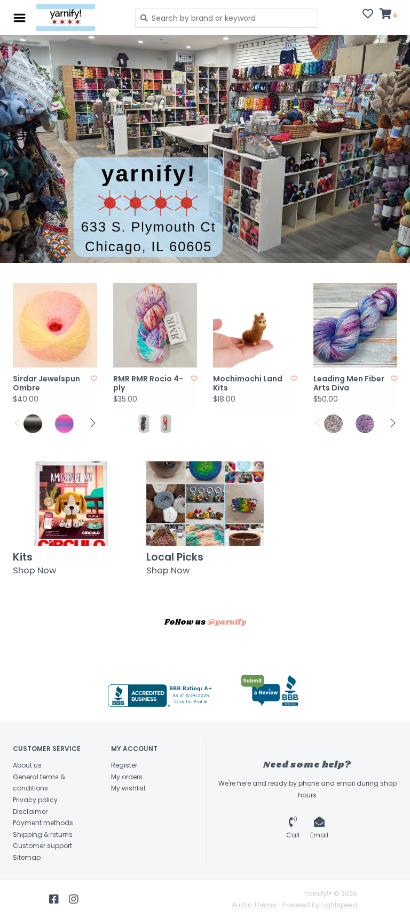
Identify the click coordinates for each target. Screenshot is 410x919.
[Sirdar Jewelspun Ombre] (55, 325)
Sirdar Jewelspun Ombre (46, 383)
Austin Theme (254, 904)
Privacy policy (35, 799)
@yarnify (226, 622)
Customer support (42, 845)
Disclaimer (30, 811)
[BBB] (161, 695)
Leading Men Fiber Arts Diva (348, 383)
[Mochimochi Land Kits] (255, 325)
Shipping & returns (43, 834)
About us (27, 765)
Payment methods (43, 822)
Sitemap (27, 857)
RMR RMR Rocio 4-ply (148, 383)
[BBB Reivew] (270, 690)
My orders (127, 776)
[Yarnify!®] (77, 17)
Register (124, 765)
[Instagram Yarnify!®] (74, 899)
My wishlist (128, 788)
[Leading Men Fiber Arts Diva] (355, 325)
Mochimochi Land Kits (247, 383)
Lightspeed (339, 904)
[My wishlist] (367, 15)
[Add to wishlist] (94, 378)
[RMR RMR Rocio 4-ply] (155, 325)
